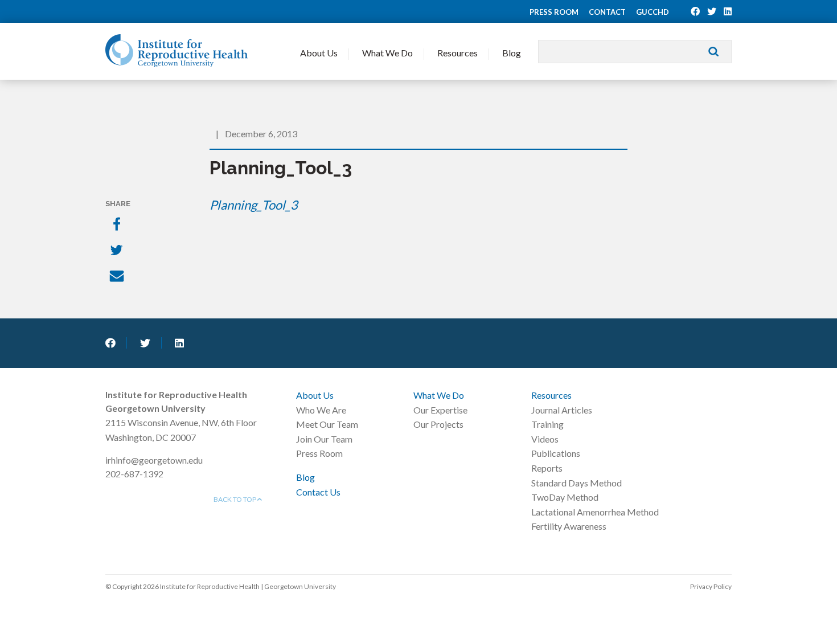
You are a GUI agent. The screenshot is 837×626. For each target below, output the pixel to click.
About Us (319, 52)
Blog (511, 52)
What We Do (387, 52)
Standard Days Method (576, 482)
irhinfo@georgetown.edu (154, 460)
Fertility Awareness (568, 526)
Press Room (554, 12)
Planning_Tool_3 (254, 204)
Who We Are (321, 409)
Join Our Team (324, 438)
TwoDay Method (564, 497)
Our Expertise (440, 409)
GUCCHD (652, 12)
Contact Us (318, 491)
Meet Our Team (327, 424)
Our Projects (438, 424)
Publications (555, 453)
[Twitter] (117, 251)
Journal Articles (561, 409)
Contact (607, 12)
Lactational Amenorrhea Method (595, 511)
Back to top (235, 499)
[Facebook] (117, 225)
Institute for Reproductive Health (176, 50)
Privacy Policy (711, 586)
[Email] (117, 277)
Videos (545, 438)
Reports (547, 468)
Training (547, 424)
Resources (457, 52)
